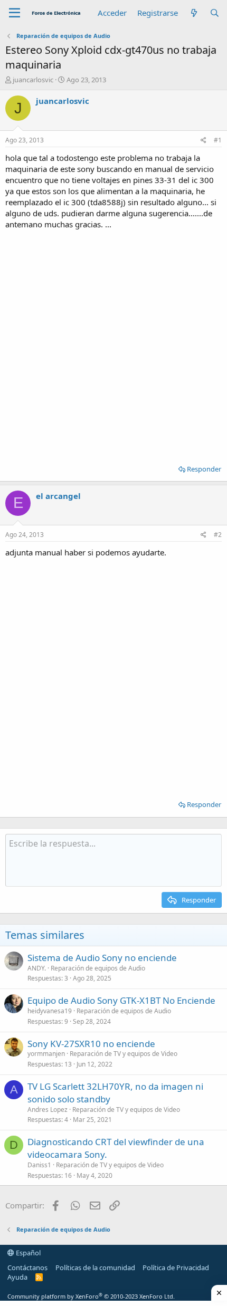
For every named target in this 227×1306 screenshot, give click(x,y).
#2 (218, 534)
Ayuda (17, 1277)
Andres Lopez (47, 1109)
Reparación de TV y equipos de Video (123, 1053)
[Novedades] (193, 13)
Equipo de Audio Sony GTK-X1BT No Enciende (121, 1000)
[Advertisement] (113, 343)
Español (27, 1252)
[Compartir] (203, 141)
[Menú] (14, 13)
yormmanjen (46, 1053)
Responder (204, 469)
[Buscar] (214, 13)
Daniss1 (39, 1164)
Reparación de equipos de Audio (98, 968)
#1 (218, 140)
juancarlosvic (33, 79)
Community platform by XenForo (91, 1296)
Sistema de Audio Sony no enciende (102, 958)
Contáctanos (27, 1267)
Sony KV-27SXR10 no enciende (91, 1044)
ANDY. (36, 968)
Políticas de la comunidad (95, 1267)
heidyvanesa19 (49, 1010)
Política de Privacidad (176, 1267)
